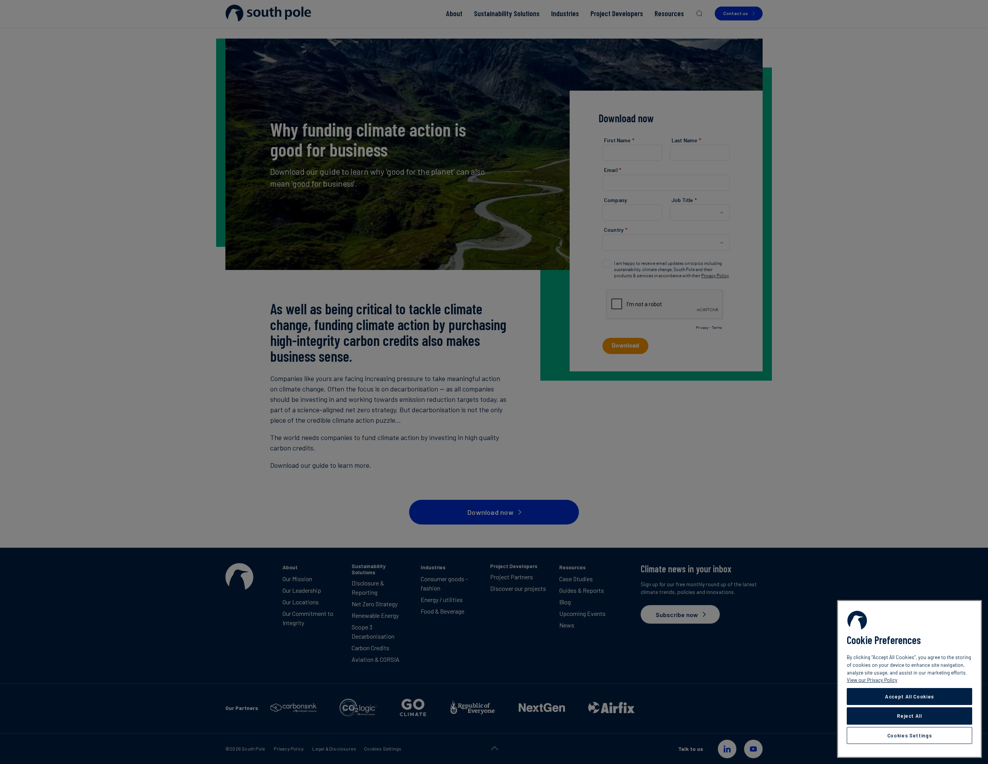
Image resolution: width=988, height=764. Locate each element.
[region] (909, 679)
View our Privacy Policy (872, 680)
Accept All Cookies (909, 696)
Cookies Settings (909, 735)
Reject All (909, 716)
